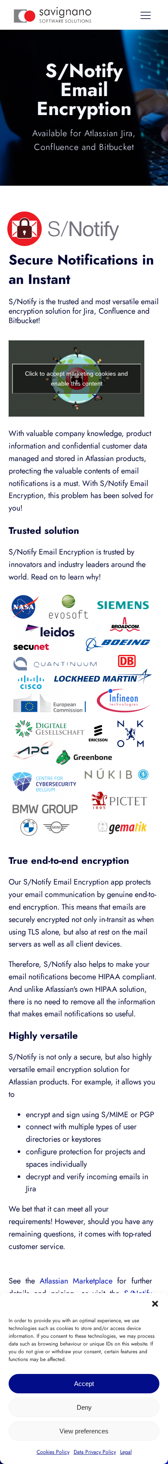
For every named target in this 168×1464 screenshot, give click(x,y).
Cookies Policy (53, 1452)
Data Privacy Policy (95, 1452)
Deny (84, 1407)
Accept (84, 1383)
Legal (126, 1452)
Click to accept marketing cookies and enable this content (76, 378)
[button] (155, 1303)
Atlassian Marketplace (76, 1280)
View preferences (84, 1431)
